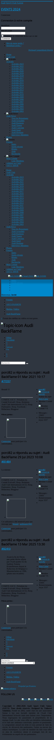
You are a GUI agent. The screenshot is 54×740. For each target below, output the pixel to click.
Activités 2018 (18, 76)
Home (8, 54)
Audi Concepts (18, 128)
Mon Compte (11, 158)
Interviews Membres (20, 135)
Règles (14, 149)
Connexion (6, 441)
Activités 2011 (17, 92)
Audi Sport (16, 130)
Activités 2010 (18, 95)
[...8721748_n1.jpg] (16, 517)
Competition (41, 50)
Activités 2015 (18, 83)
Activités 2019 (18, 73)
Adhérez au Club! (13, 163)
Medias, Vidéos (12, 309)
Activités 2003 (18, 111)
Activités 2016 (18, 80)
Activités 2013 (18, 87)
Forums (9, 142)
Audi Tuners (17, 125)
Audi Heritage (17, 132)
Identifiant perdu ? (13, 45)
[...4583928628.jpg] (16, 437)
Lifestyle (49, 50)
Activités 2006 (18, 104)
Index (14, 144)
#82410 (5, 548)
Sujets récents (17, 147)
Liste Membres (18, 161)
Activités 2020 (18, 71)
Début (8, 338)
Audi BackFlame (13, 314)
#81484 (5, 461)
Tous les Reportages (20, 118)
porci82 (42, 389)
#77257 (5, 381)
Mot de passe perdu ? (15, 43)
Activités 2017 (18, 78)
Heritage (32, 50)
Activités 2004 (18, 109)
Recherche (16, 154)
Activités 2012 (18, 90)
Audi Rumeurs (18, 123)
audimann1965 (26, 524)
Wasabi (16, 524)
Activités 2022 (18, 66)
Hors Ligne (43, 399)
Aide (14, 151)
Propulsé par (23, 686)
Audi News (11, 116)
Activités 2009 (18, 97)
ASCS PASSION (13, 304)
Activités (10, 62)
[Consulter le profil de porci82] (46, 394)
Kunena (32, 686)
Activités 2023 (18, 64)
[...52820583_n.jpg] (16, 623)
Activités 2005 (18, 106)
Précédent (10, 340)
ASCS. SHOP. (12, 165)
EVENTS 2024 (10, 9)
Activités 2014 (18, 85)
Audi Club (10, 57)
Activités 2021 (18, 69)
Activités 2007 (18, 102)
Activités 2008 (18, 99)
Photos (9, 137)
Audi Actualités (18, 121)
